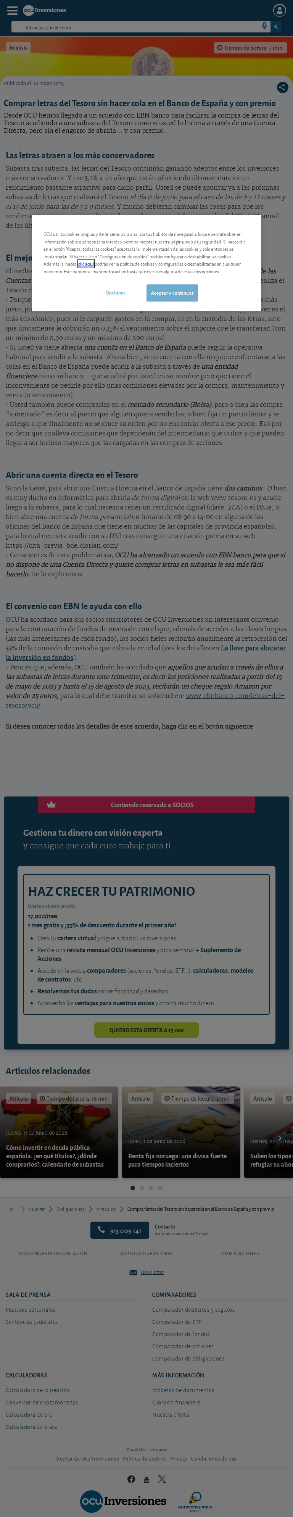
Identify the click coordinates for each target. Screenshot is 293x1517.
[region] (146, 263)
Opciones (116, 292)
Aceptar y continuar (172, 293)
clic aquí (86, 264)
